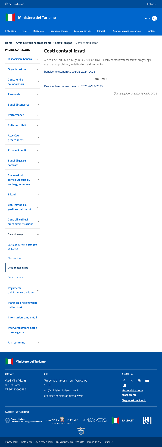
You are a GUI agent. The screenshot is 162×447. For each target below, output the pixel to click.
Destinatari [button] (38, 30)
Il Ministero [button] (10, 30)
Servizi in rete (15, 277)
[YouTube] (147, 380)
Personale (14, 94)
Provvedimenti (17, 150)
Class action (14, 258)
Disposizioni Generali (20, 59)
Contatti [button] (151, 30)
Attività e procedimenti (16, 137)
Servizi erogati (63, 43)
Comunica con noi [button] (82, 30)
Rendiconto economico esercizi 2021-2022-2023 (73, 86)
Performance (16, 115)
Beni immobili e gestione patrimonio (20, 207)
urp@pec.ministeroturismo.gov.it (63, 396)
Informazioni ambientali (22, 317)
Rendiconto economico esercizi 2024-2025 (69, 71)
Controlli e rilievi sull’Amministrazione (20, 221)
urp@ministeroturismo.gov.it (61, 390)
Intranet (101, 30)
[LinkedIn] (124, 385)
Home (8, 43)
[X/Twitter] (131, 380)
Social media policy (44, 442)
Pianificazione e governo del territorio (22, 305)
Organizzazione (17, 69)
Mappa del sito (94, 442)
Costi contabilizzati (18, 267)
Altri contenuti (16, 342)
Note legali (26, 442)
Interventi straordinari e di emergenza (22, 330)
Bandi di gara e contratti (17, 162)
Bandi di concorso (19, 104)
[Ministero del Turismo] (30, 17)
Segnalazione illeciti (134, 400)
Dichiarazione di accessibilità (70, 442)
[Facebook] (124, 380)
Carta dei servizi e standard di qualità (22, 246)
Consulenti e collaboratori (16, 81)
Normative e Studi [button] (59, 30)
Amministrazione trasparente (127, 30)
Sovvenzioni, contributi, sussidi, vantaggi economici (19, 179)
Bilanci (12, 194)
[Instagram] (139, 380)
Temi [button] (24, 30)
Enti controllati (17, 125)
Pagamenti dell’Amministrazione (21, 290)
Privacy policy (12, 442)
